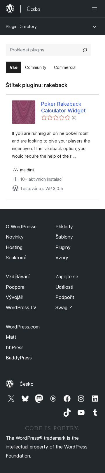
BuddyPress (19, 358)
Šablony (64, 237)
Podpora (15, 287)
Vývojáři (14, 297)
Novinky (15, 237)
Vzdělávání (17, 276)
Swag (64, 307)
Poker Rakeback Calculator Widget (63, 107)
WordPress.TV (21, 307)
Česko (27, 384)
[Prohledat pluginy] (85, 50)
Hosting (14, 247)
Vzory (61, 257)
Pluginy (63, 247)
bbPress (15, 347)
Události (64, 287)
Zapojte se (66, 276)
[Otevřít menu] (95, 9)
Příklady (64, 226)
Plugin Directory (21, 26)
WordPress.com (23, 327)
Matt (11, 337)
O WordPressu (21, 226)
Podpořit (64, 297)
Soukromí (16, 257)
